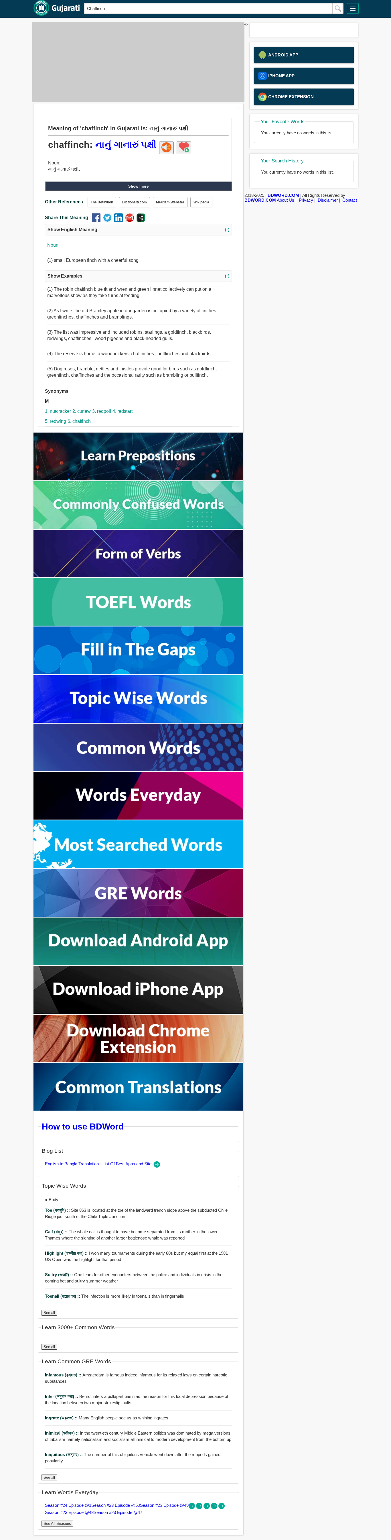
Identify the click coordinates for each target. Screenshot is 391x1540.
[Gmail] (131, 220)
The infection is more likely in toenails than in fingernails (114, 1296)
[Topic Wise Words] (138, 721)
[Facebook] (97, 220)
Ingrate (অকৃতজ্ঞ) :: (62, 1417)
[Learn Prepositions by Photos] (138, 478)
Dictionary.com (134, 202)
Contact (349, 200)
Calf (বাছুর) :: (57, 1231)
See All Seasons (57, 1523)
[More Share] (141, 220)
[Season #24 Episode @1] (192, 1507)
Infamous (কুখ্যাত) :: (63, 1374)
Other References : (65, 201)
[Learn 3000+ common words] (138, 769)
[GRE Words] (138, 915)
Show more (138, 186)
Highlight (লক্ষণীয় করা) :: (67, 1253)
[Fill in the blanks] (138, 672)
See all (49, 1313)
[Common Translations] (138, 1109)
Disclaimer (328, 200)
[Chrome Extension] (138, 1060)
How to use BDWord (83, 1126)
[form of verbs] (138, 575)
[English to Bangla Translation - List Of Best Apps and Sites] (157, 1166)
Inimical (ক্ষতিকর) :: (62, 1433)
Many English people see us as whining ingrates (106, 1417)
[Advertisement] (136, 62)
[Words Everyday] (138, 818)
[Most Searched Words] (138, 866)
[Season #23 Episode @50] (200, 1507)
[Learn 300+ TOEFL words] (138, 624)
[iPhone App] (138, 1012)
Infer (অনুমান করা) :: (62, 1396)
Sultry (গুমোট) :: (59, 1274)
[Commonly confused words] (138, 527)
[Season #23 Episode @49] (207, 1507)
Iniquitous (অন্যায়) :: (64, 1454)
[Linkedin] (119, 220)
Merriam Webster (170, 202)
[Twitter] (108, 220)
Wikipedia (201, 202)
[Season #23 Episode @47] (221, 1507)
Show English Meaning (138, 229)
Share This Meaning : (68, 217)
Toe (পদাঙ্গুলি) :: (58, 1210)
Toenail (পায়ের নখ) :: (63, 1296)
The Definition (102, 202)
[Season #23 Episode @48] (214, 1507)
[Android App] (138, 963)
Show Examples (138, 276)
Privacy (306, 200)
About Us (285, 200)
